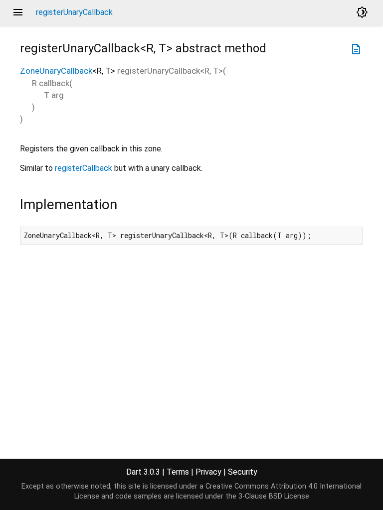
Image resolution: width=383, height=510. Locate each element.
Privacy (208, 472)
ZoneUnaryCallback (56, 71)
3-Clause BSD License (273, 496)
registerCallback (83, 168)
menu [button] (18, 12)
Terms (178, 472)
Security (242, 472)
